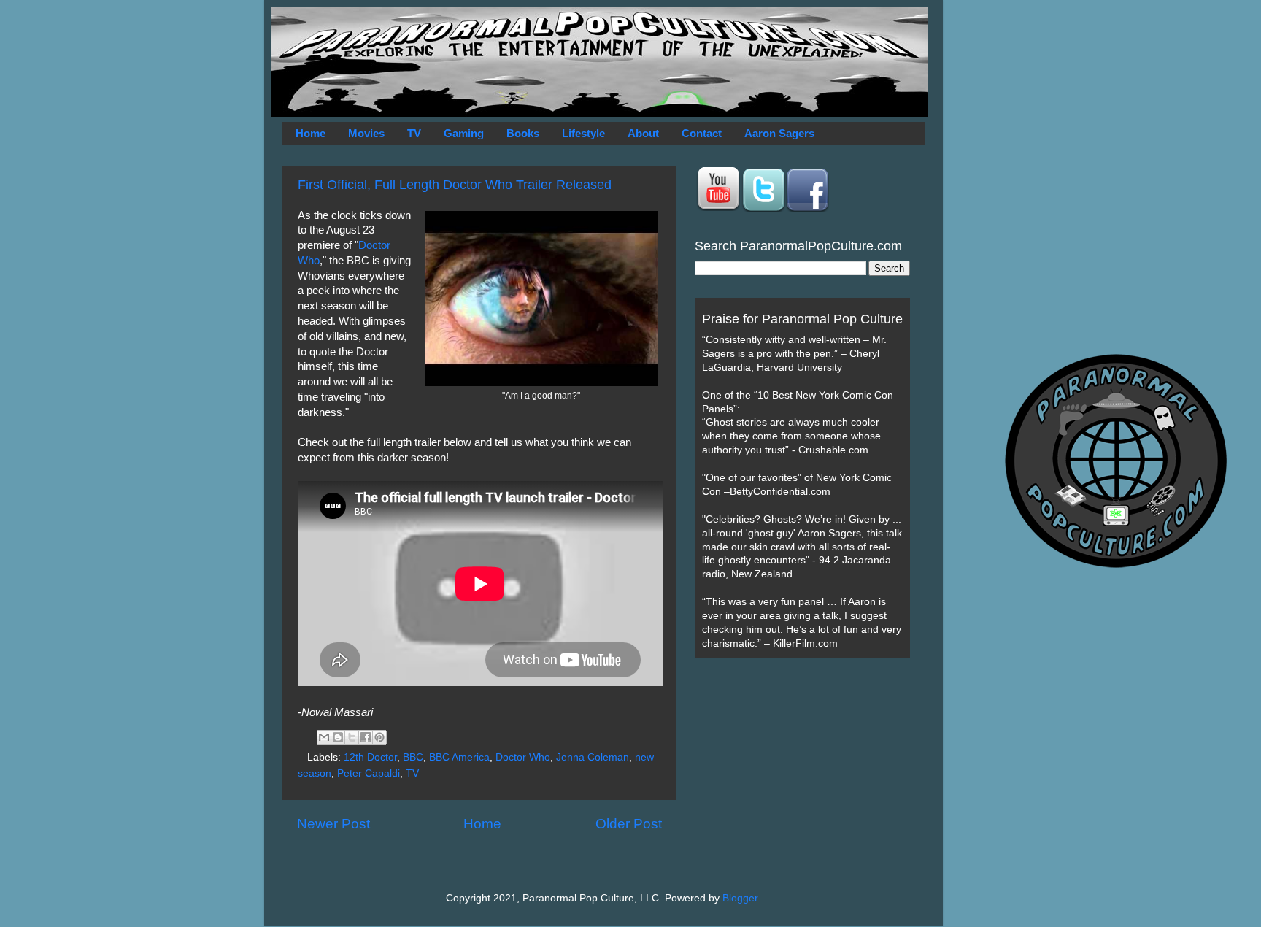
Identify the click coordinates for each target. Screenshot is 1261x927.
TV (414, 133)
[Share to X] (351, 737)
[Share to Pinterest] (379, 737)
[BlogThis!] (338, 737)
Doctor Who (522, 757)
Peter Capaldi (368, 773)
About (643, 133)
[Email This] (324, 737)
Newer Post (333, 823)
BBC (413, 757)
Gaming (464, 133)
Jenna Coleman (592, 757)
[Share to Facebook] (365, 737)
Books (522, 133)
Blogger (739, 898)
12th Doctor (370, 757)
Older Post (628, 823)
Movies (366, 133)
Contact (702, 133)
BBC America (459, 757)
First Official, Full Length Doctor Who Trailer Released (455, 184)
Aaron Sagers (779, 133)
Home (310, 133)
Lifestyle (583, 133)
